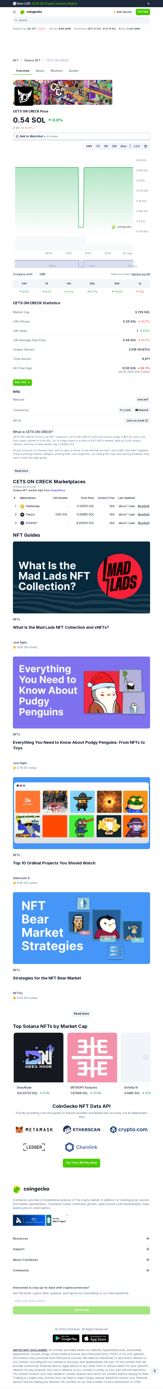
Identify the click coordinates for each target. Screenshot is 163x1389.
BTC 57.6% (94, 28)
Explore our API (141, 274)
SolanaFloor (57, 490)
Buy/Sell (143, 506)
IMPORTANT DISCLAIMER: (30, 1350)
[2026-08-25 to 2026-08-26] (145, 146)
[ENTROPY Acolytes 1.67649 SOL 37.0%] (92, 1081)
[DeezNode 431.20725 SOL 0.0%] (38, 1081)
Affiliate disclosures (24, 486)
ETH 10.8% (109, 28)
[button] (142, 399)
